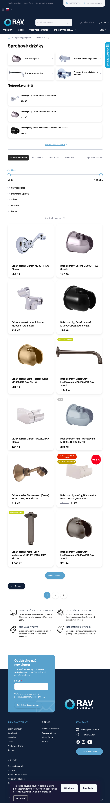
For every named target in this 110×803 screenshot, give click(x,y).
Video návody (47, 737)
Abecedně (69, 158)
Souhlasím (88, 788)
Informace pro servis (50, 729)
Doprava (11, 770)
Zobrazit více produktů (55, 145)
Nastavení (20, 798)
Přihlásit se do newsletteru (28, 705)
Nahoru (18, 586)
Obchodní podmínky (16, 766)
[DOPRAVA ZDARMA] (79, 357)
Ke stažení (40, 3)
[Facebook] (78, 742)
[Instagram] (83, 742)
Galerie (50, 3)
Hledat (69, 22)
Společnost (29, 3)
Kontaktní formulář (89, 751)
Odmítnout (69, 788)
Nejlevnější (38, 158)
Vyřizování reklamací (16, 779)
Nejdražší (54, 158)
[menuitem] (9, 30)
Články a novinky (15, 3)
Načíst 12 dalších (55, 575)
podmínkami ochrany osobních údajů (29, 697)
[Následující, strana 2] (55, 595)
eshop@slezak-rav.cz (90, 729)
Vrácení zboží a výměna (17, 775)
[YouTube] (90, 742)
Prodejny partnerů (15, 746)
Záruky (45, 741)
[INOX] (79, 417)
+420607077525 (88, 735)
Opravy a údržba (49, 733)
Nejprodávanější (18, 158)
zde (49, 791)
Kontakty (11, 750)
